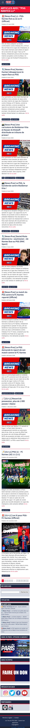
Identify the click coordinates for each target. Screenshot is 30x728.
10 (24, 581)
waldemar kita (15, 231)
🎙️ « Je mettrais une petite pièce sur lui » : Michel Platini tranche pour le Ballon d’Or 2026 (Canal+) (14, 612)
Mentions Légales (7, 718)
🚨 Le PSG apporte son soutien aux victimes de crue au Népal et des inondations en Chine (14, 630)
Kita (3, 178)
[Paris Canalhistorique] (5, 707)
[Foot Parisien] (10, 707)
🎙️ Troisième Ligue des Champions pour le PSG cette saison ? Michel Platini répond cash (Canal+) (14, 624)
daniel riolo (5, 287)
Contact (16, 718)
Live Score (13, 727)
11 (27, 581)
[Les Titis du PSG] (10, 2)
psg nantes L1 (6, 64)
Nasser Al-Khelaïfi (10, 178)
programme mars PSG (8, 393)
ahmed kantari (6, 119)
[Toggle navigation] (2, 2)
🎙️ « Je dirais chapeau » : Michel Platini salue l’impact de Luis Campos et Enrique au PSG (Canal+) (15, 618)
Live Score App (21, 727)
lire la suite (5, 60)
